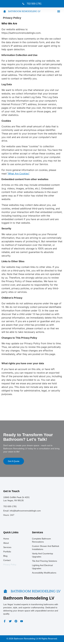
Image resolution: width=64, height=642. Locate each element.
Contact (7, 560)
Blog (5, 556)
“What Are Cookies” (18, 173)
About (6, 543)
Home (6, 538)
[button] (58, 11)
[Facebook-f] (4, 621)
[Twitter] (10, 621)
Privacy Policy (9, 564)
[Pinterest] (16, 621)
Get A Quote (13, 461)
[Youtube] (21, 621)
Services (7, 547)
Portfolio (7, 551)
